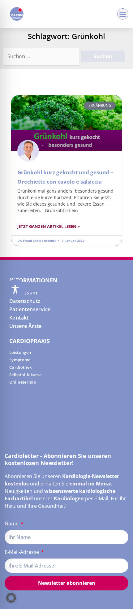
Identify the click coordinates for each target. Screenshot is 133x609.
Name (12, 523)
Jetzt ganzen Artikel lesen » (48, 226)
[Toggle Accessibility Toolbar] (15, 289)
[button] (123, 14)
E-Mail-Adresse (22, 552)
